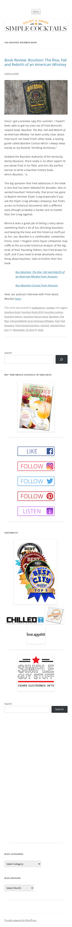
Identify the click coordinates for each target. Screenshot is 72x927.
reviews (50, 307)
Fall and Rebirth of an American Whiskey (32, 321)
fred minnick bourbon (27, 325)
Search (8, 352)
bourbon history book (36, 316)
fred (57, 321)
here (18, 298)
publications (38, 307)
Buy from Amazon (37, 285)
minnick (44, 325)
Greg (40, 330)
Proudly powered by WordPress (20, 920)
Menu (36, 11)
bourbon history (13, 316)
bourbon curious (53, 312)
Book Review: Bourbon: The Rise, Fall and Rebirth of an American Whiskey (35, 62)
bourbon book (12, 312)
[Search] (62, 359)
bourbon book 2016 (32, 312)
